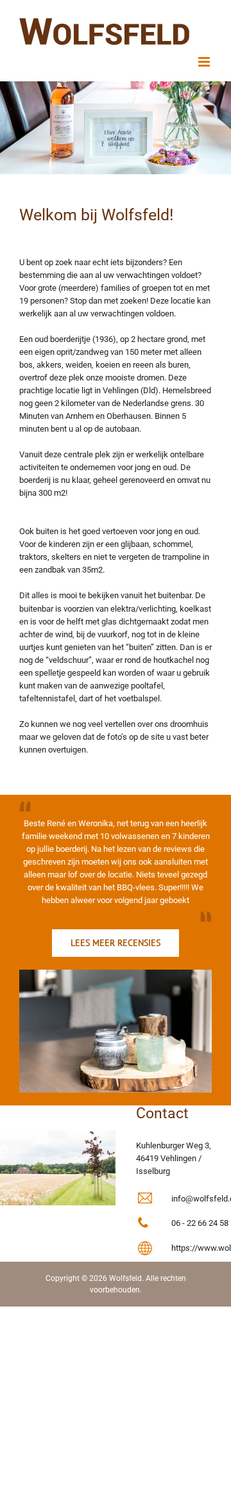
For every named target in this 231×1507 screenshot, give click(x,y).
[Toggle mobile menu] (205, 62)
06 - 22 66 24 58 (199, 1223)
